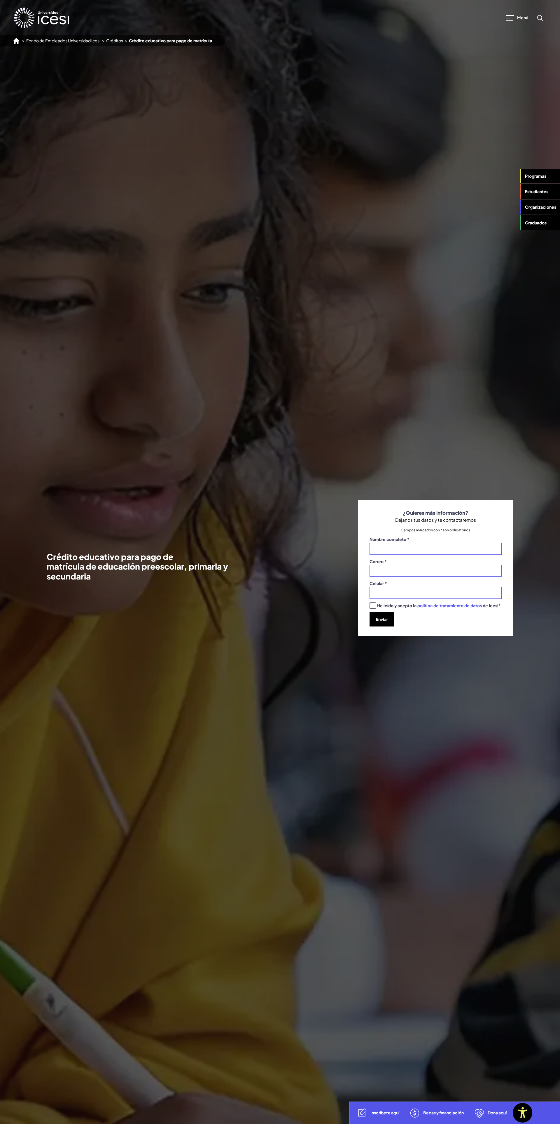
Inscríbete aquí (384, 1112)
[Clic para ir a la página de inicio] (41, 18)
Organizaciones (540, 207)
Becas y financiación (443, 1112)
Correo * (378, 561)
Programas (535, 176)
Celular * (378, 583)
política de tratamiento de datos (449, 605)
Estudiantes (536, 191)
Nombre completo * (390, 539)
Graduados (536, 222)
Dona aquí (497, 1112)
